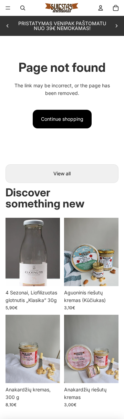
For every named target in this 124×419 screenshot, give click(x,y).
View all (62, 173)
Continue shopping (62, 119)
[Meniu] (8, 8)
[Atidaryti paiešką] (22, 8)
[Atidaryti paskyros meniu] (100, 8)
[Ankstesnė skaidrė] (7, 25)
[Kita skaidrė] (116, 25)
